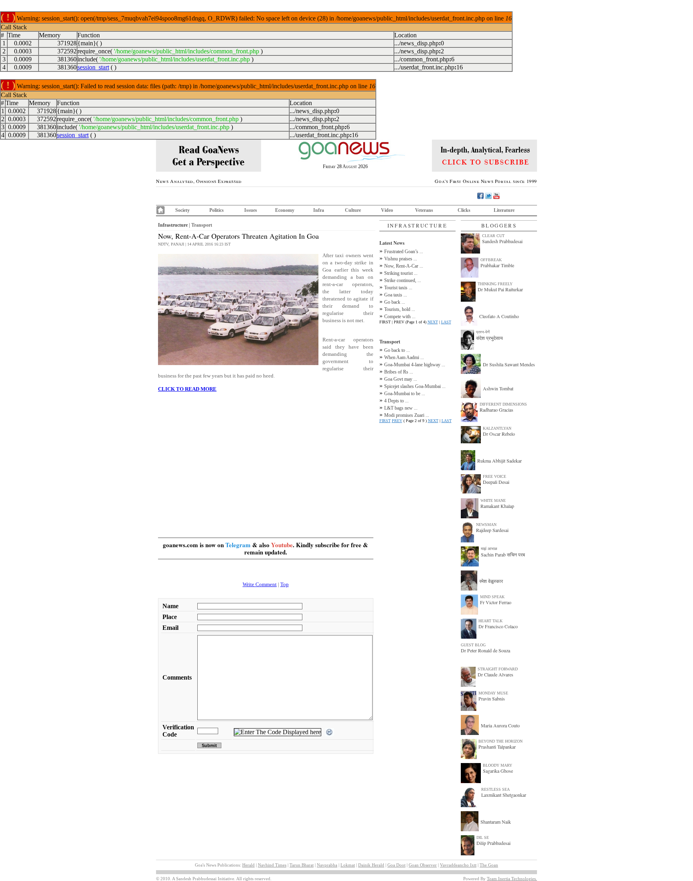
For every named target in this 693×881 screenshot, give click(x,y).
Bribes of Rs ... (398, 372)
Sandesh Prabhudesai (502, 241)
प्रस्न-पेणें (483, 332)
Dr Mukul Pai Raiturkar (500, 289)
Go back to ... (397, 350)
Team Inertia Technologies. (512, 878)
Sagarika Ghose (498, 770)
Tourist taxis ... (398, 287)
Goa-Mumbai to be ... (404, 393)
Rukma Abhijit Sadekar (499, 460)
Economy (284, 210)
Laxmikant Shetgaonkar (503, 795)
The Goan (489, 865)
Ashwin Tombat (498, 388)
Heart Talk (490, 621)
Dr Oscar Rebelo (499, 433)
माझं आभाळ (489, 548)
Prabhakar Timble (497, 265)
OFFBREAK (491, 260)
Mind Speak (492, 597)
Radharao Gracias (496, 409)
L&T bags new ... (400, 408)
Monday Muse (493, 693)
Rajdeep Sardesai (492, 530)
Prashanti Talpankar (497, 746)
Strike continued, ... (402, 280)
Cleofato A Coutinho (499, 316)
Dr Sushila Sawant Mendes (509, 364)
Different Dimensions (503, 404)
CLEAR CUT (493, 235)
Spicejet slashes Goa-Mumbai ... (415, 386)
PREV (397, 420)
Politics (216, 210)
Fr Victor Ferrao (495, 602)
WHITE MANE (493, 500)
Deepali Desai (496, 482)
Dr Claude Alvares (495, 674)
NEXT (433, 322)
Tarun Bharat (302, 865)
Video (387, 210)
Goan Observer (423, 865)
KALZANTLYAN (497, 428)
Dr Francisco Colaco (498, 626)
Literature (504, 210)
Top (284, 584)
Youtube (282, 544)
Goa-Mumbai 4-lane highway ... (414, 364)
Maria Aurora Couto (500, 725)
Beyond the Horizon (500, 741)
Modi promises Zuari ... (406, 415)
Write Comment (260, 584)
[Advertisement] (265, 455)
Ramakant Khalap (497, 506)
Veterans (424, 210)
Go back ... (394, 302)
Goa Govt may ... (400, 379)
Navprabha (327, 865)
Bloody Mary (497, 765)
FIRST (385, 420)
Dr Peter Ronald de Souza (485, 650)
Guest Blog (473, 645)
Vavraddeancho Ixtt (458, 865)
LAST (446, 322)
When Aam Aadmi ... (404, 357)
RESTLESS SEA (495, 789)
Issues (250, 210)
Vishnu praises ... (400, 259)
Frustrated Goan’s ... (403, 251)
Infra (318, 210)
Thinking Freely (495, 284)
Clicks (464, 210)
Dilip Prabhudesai (493, 843)
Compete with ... (399, 316)
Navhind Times (272, 865)
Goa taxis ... (395, 295)
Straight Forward (498, 669)
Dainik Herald (371, 865)
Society (182, 210)
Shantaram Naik (495, 821)
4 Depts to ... (396, 401)
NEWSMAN (486, 524)
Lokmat (347, 865)
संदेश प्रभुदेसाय (489, 338)
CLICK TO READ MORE (187, 389)
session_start (93, 67)
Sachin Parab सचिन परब (503, 554)
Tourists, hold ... (399, 309)
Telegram (238, 544)
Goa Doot (396, 865)
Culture (353, 210)
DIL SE (482, 837)
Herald (248, 865)
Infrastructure (173, 225)
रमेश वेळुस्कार (491, 581)
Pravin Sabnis (491, 698)
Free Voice (494, 476)
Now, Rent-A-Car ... (403, 266)
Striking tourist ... (400, 273)
